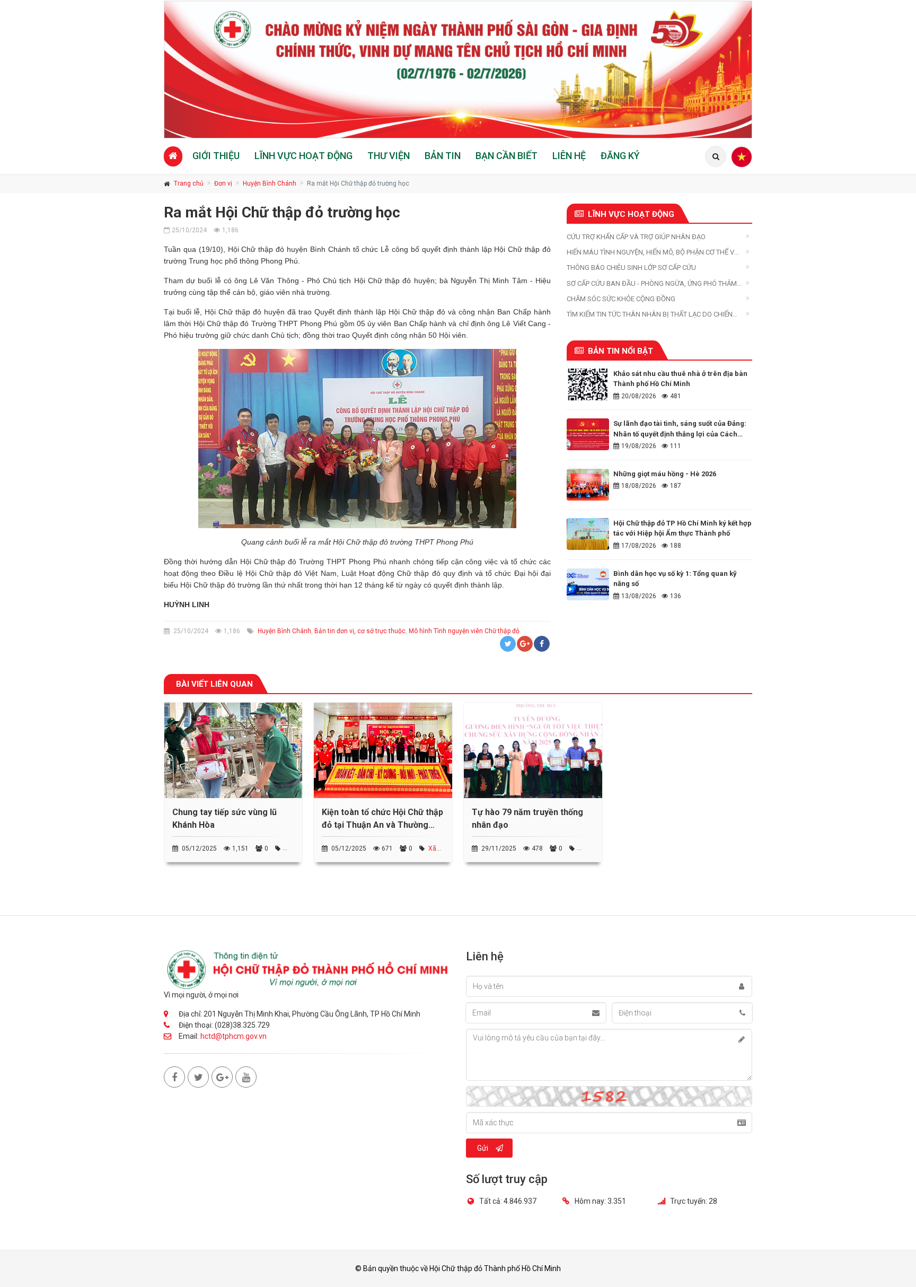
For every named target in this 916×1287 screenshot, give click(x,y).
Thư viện (388, 155)
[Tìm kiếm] (715, 156)
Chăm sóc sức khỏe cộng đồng (621, 299)
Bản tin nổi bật (620, 351)
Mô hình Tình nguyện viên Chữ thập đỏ (464, 631)
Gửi (482, 1148)
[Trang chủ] (173, 156)
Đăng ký (620, 155)
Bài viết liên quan (214, 684)
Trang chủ (189, 183)
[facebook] (174, 1077)
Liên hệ (569, 155)
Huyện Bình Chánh (269, 183)
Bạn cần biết (506, 155)
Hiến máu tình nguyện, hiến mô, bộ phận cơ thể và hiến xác (653, 252)
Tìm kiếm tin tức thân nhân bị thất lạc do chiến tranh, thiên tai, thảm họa (650, 314)
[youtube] (246, 1077)
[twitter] (198, 1077)
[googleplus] (222, 1077)
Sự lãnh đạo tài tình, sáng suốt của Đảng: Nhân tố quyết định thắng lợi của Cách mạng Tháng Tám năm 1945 (679, 433)
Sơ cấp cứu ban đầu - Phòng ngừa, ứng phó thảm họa (652, 283)
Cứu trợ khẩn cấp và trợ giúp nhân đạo (636, 237)
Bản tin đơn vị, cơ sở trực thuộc (360, 631)
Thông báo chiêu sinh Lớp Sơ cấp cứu (631, 268)
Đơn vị (223, 183)
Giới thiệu (216, 155)
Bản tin (443, 155)
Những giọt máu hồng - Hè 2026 (664, 474)
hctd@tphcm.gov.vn (233, 1036)
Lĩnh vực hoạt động (303, 155)
